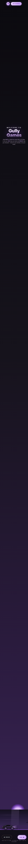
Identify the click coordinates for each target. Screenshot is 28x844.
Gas (22, 837)
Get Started (16, 3)
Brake (7, 837)
